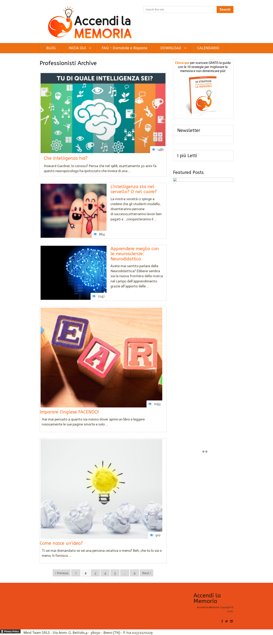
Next (146, 573)
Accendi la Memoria (207, 598)
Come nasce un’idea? (61, 543)
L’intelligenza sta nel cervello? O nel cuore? (134, 189)
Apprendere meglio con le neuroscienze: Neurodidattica (135, 254)
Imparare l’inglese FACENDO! (69, 412)
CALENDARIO (208, 48)
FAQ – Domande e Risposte (124, 48)
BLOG (51, 48)
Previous (62, 573)
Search (225, 9)
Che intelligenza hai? (66, 158)
